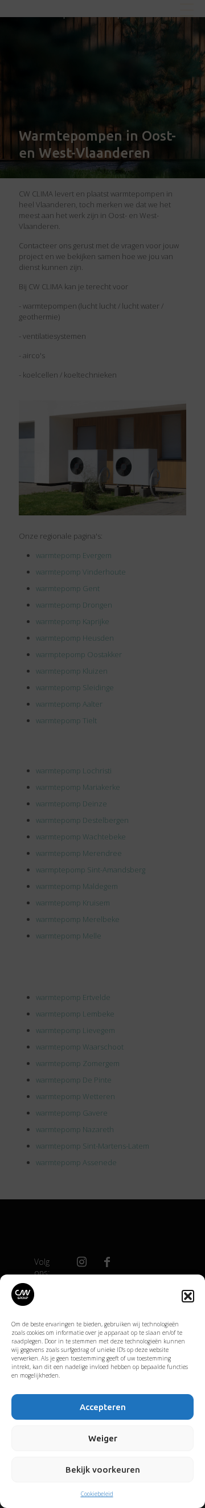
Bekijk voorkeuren (102, 1469)
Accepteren (103, 1407)
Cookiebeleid (97, 1494)
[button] (188, 1296)
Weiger (102, 1438)
